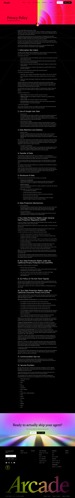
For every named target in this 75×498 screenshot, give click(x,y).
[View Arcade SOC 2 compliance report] (10, 467)
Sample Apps (42, 462)
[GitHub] (9, 463)
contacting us (39, 360)
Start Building (35, 2)
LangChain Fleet (43, 460)
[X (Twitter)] (12, 463)
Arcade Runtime (23, 452)
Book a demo (68, 2)
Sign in (60, 2)
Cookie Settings (66, 496)
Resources (44, 2)
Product (24, 2)
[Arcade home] (6, 2)
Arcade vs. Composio (56, 466)
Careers (51, 2)
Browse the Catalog (43, 452)
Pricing (29, 2)
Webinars (54, 458)
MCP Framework (42, 458)
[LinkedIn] (6, 463)
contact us (43, 148)
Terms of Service (56, 496)
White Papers (55, 456)
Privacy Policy (47, 496)
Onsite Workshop (56, 462)
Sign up (33, 432)
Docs (53, 452)
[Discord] (14, 463)
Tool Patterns (42, 456)
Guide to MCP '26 (56, 460)
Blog (53, 454)
